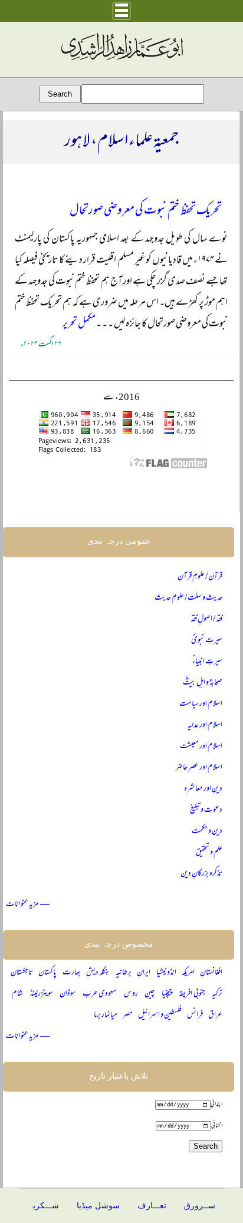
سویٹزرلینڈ (41, 994)
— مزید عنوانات (28, 905)
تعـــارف (151, 1205)
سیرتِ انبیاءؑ (207, 662)
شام (17, 994)
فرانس (195, 1015)
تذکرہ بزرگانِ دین (201, 874)
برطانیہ (124, 973)
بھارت (72, 973)
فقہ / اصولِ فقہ (206, 619)
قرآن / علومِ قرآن (200, 577)
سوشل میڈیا (98, 1205)
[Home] (121, 61)
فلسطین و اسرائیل (160, 1015)
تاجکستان (22, 973)
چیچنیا (167, 994)
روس (131, 994)
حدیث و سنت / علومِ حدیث (188, 598)
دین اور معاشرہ (203, 789)
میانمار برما (105, 1015)
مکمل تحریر (79, 325)
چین (150, 994)
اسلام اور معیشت (201, 747)
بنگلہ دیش (98, 973)
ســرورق (199, 1205)
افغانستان (211, 973)
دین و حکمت (207, 831)
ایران (143, 973)
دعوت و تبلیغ (206, 810)
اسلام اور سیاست (200, 704)
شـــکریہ (43, 1205)
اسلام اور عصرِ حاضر (198, 768)
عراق (215, 1015)
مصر (128, 1015)
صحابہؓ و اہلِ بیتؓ (202, 683)
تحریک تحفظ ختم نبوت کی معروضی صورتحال (146, 211)
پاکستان (47, 973)
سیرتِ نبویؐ (206, 641)
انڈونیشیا (166, 973)
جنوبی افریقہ (192, 994)
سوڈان (67, 994)
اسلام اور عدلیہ (205, 725)
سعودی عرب (100, 994)
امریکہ (188, 973)
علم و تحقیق (209, 853)
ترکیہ (217, 994)
